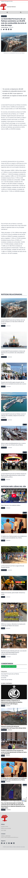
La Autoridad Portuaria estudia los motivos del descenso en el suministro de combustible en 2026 (13, 352)
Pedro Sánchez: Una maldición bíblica (10, 505)
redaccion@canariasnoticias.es (11, 837)
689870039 (8, 836)
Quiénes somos (4, 826)
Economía (3, 325)
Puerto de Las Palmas (6, 679)
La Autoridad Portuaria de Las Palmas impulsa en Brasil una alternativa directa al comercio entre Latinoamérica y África (13, 475)
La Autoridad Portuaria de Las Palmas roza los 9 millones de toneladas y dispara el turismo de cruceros (13, 415)
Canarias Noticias (4, 27)
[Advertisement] (14, 72)
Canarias (3, 479)
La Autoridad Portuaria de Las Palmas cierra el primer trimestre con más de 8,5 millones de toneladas (13, 321)
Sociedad (3, 705)
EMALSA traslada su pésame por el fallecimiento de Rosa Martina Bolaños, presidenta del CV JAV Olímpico (11, 702)
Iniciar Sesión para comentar (8, 666)
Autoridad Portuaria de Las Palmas (10, 674)
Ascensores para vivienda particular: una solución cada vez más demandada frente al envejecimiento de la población (14, 652)
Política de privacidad (6, 828)
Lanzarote (3, 386)
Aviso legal (3, 830)
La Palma (3, 540)
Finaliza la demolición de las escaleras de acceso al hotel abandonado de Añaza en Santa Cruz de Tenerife (14, 752)
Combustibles (4, 676)
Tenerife (2, 755)
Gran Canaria (3, 16)
